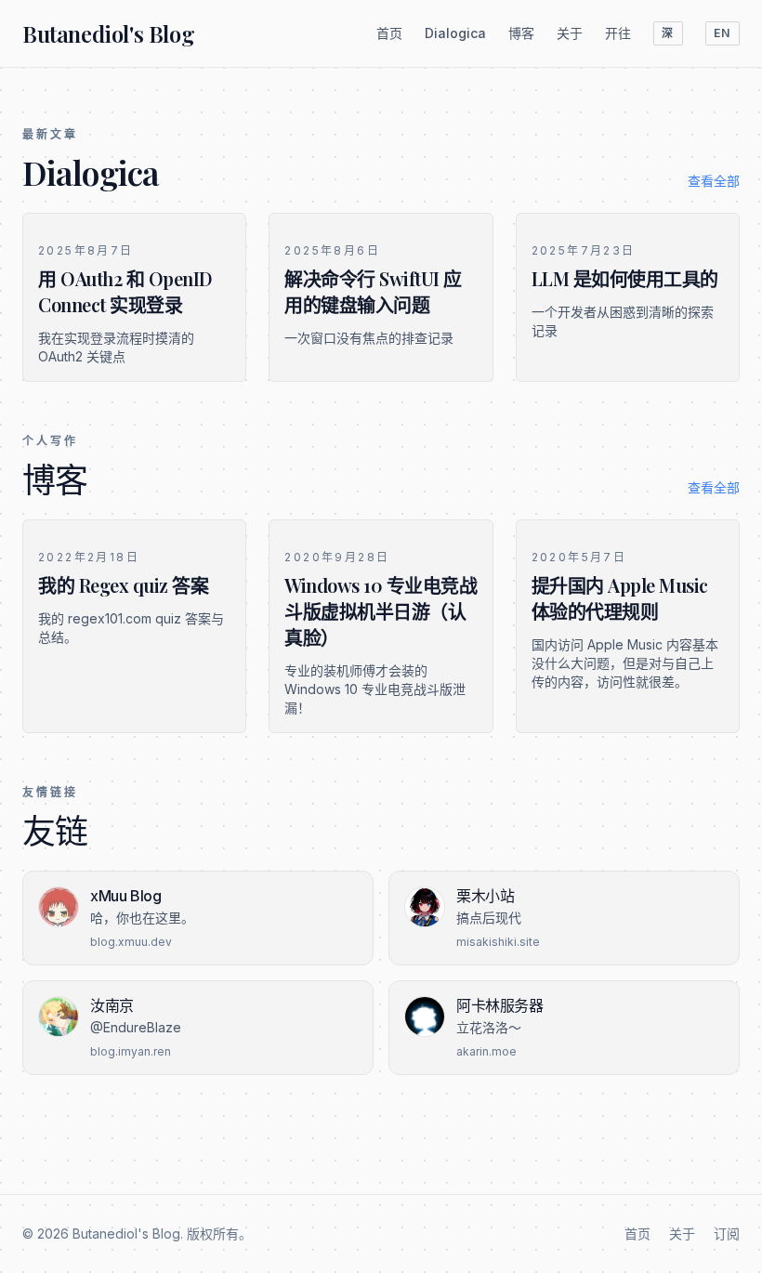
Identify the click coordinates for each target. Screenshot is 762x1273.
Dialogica (455, 33)
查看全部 (714, 181)
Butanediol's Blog (108, 33)
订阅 (727, 1233)
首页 (389, 33)
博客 (521, 33)
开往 (618, 33)
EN (722, 33)
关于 (570, 33)
